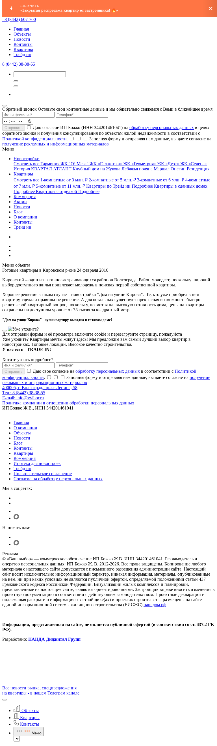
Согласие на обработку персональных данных (58, 478)
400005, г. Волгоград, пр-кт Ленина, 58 (39, 387)
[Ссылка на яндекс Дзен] (17, 511)
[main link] (3, 19)
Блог (18, 443)
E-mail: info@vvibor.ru (23, 397)
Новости (22, 39)
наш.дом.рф (155, 604)
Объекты (22, 34)
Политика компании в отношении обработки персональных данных (68, 402)
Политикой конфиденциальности (34, 138)
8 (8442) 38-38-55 (18, 64)
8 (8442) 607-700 (20, 19)
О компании (25, 427)
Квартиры (23, 49)
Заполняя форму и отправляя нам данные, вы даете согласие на (106, 141)
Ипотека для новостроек (37, 463)
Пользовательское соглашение (43, 473)
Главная (21, 29)
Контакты (23, 44)
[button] (4, 699)
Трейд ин (22, 54)
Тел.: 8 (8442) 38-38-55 (23, 392)
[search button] (16, 86)
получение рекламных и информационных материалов (55, 144)
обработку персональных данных (161, 127)
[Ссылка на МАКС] (16, 518)
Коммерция (25, 458)
